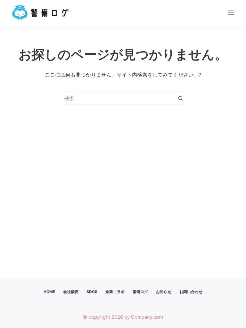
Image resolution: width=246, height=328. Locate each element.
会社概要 (70, 291)
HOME (49, 291)
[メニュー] (231, 13)
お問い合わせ (190, 291)
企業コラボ (115, 291)
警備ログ (140, 291)
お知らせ (163, 291)
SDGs (91, 291)
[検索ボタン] (180, 98)
